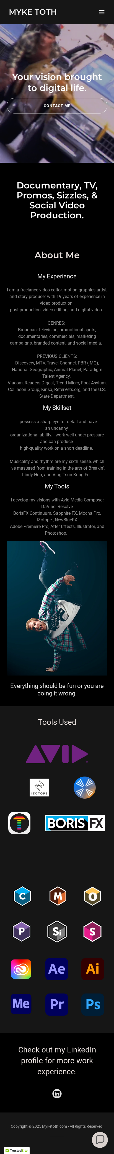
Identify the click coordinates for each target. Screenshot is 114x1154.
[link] (33, 13)
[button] (101, 12)
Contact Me (57, 106)
